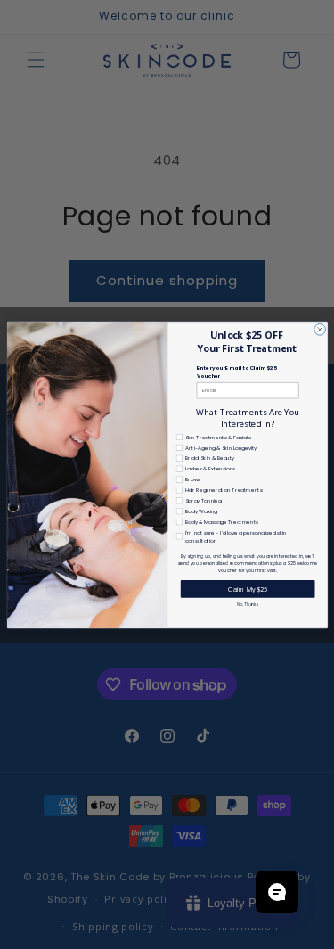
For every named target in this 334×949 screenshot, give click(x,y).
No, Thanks (247, 603)
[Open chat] (277, 892)
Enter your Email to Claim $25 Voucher (236, 372)
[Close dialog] (319, 329)
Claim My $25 (246, 588)
